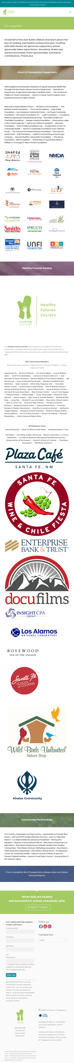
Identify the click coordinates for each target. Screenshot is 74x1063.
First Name (10, 937)
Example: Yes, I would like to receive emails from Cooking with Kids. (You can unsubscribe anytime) (20, 967)
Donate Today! (38, 907)
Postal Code (11, 957)
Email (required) (12, 928)
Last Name (10, 946)
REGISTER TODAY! (38, 5)
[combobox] (53, 940)
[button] (70, 12)
